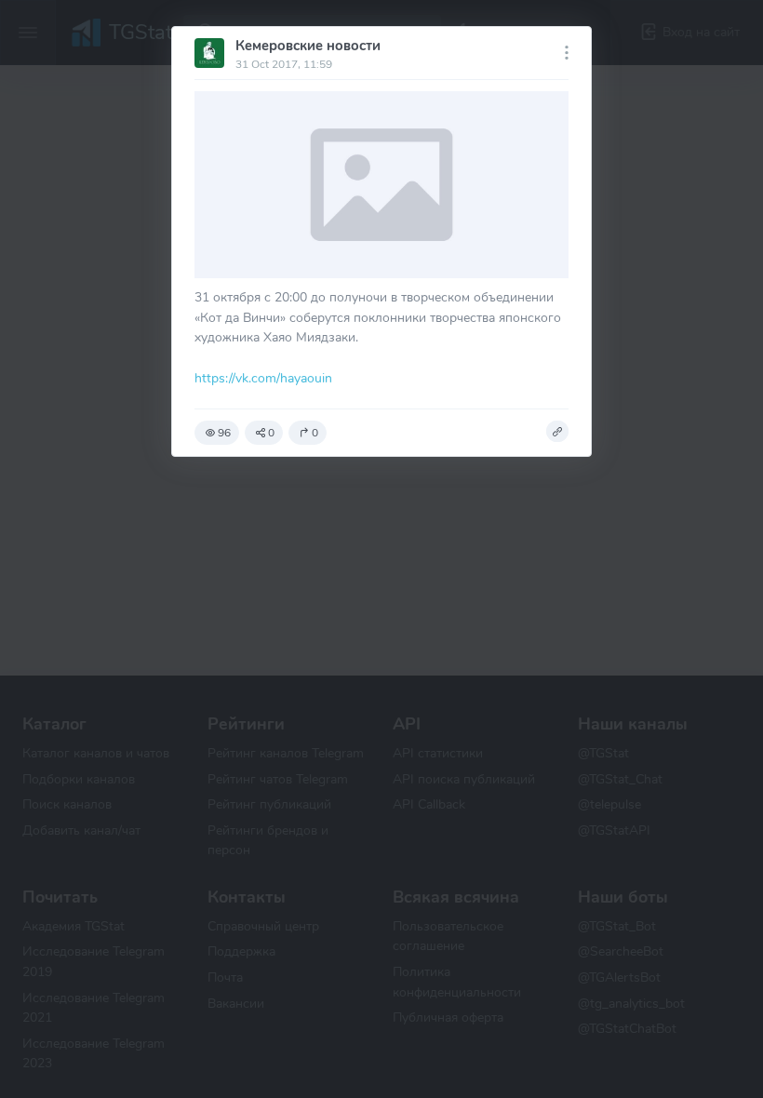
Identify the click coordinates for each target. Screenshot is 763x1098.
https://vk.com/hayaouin (263, 377)
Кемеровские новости (308, 45)
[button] (557, 432)
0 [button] (271, 432)
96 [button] (224, 432)
